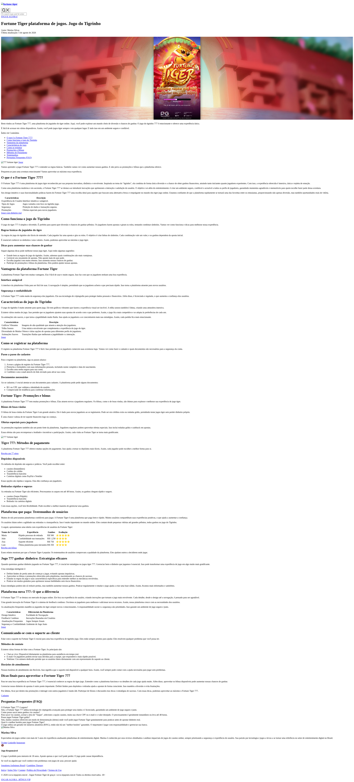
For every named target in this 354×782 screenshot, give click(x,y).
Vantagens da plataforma (17, 142)
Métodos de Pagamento (17, 152)
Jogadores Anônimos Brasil (13, 765)
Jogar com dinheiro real (11, 213)
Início (3, 770)
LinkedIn (12, 743)
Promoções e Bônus (15, 150)
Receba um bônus (9, 548)
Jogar (20, 162)
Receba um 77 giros (10, 453)
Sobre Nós (12, 770)
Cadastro (5, 695)
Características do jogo (16, 145)
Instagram (20, 743)
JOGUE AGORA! (9, 16)
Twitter (4, 743)
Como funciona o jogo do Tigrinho (22, 140)
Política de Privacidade (37, 770)
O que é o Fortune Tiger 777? (19, 137)
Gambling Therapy (35, 765)
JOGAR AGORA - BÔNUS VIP (16, 779)
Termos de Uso (55, 770)
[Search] (5, 10)
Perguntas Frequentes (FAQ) (19, 157)
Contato (21, 770)
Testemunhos (12, 155)
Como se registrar (14, 147)
